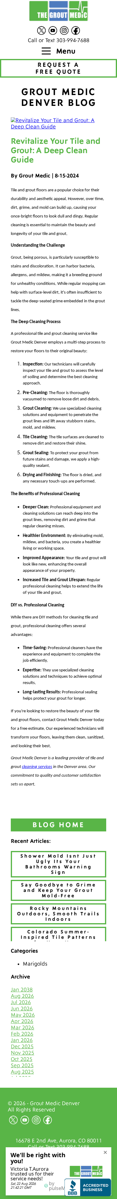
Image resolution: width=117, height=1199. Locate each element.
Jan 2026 (22, 1040)
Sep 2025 (22, 1065)
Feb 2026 (22, 1034)
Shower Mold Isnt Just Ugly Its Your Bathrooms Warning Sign (58, 864)
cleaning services (37, 767)
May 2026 (23, 1015)
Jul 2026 (21, 1002)
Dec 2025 (22, 1046)
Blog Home (58, 825)
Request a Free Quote (58, 68)
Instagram (64, 30)
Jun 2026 (22, 1009)
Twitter (41, 30)
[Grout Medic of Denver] (58, 11)
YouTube (52, 30)
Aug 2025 (22, 1072)
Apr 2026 (22, 1021)
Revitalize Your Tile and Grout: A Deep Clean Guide (55, 151)
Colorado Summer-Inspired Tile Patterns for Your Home (59, 937)
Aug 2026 (22, 996)
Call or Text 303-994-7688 (58, 40)
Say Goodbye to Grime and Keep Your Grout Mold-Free (58, 890)
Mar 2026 (22, 1028)
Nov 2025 (22, 1053)
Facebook (75, 30)
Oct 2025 (21, 1059)
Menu (65, 51)
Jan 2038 (22, 990)
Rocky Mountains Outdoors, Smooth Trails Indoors (58, 914)
